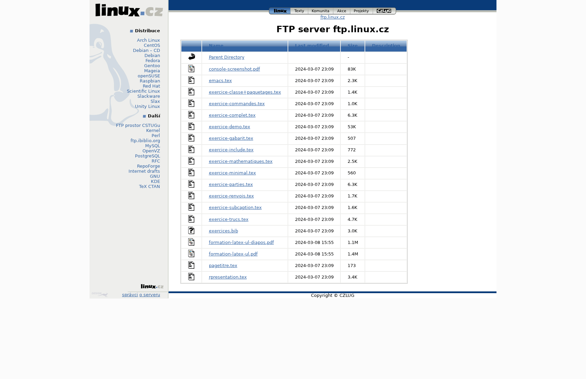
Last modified (312, 45)
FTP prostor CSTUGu (138, 125)
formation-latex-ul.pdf (233, 254)
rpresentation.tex (228, 277)
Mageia (152, 70)
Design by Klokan (100, 294)
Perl (156, 135)
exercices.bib (223, 230)
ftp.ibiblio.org (145, 140)
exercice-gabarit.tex (231, 138)
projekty (362, 10)
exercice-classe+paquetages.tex (245, 92)
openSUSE (149, 75)
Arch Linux (148, 40)
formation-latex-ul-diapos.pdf (241, 242)
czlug (384, 10)
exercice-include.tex (231, 149)
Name (216, 45)
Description (386, 45)
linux (279, 10)
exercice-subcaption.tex (235, 207)
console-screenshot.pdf (234, 69)
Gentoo (152, 65)
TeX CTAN (149, 186)
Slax (155, 101)
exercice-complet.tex (232, 115)
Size (353, 45)
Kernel (153, 130)
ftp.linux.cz (332, 17)
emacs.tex (220, 80)
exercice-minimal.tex (232, 172)
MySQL (152, 145)
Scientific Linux (143, 91)
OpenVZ (151, 150)
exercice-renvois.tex (231, 195)
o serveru (149, 294)
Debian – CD (146, 50)
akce (342, 10)
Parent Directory (227, 57)
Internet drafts (144, 171)
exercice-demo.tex (229, 126)
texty (299, 10)
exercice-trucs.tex (229, 219)
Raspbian (150, 80)
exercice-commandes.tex (237, 103)
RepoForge (148, 166)
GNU (155, 176)
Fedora (152, 60)
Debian (152, 55)
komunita (320, 10)
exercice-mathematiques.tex (241, 161)
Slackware (148, 96)
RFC (156, 161)
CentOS (152, 45)
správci (130, 294)
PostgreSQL (147, 155)
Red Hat (151, 86)
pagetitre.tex (223, 265)
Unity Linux (147, 106)
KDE (155, 181)
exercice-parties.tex (231, 184)
